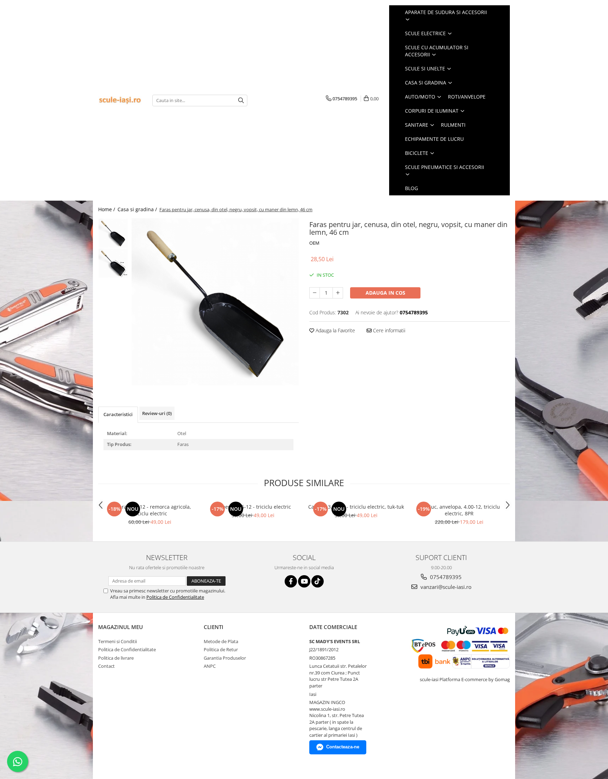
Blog (411, 188)
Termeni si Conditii (117, 641)
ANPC (210, 666)
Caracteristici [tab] (118, 414)
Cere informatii (388, 330)
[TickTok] (317, 581)
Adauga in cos (385, 292)
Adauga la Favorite (334, 330)
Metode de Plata (221, 641)
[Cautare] (241, 100)
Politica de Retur (221, 649)
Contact (106, 666)
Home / (107, 209)
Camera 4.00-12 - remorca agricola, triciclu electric (149, 510)
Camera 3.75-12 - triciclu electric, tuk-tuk (356, 506)
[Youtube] (304, 581)
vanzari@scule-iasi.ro (445, 586)
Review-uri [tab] (157, 413)
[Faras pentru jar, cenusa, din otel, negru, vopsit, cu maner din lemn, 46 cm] (215, 301)
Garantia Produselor (225, 658)
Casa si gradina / (138, 209)
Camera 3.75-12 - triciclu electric (253, 506)
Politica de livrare (116, 658)
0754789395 (445, 576)
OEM (314, 243)
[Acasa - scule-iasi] (120, 100)
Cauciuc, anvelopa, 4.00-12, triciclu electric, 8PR (459, 510)
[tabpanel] (215, 301)
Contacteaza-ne (342, 746)
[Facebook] (291, 581)
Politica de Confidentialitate (175, 597)
